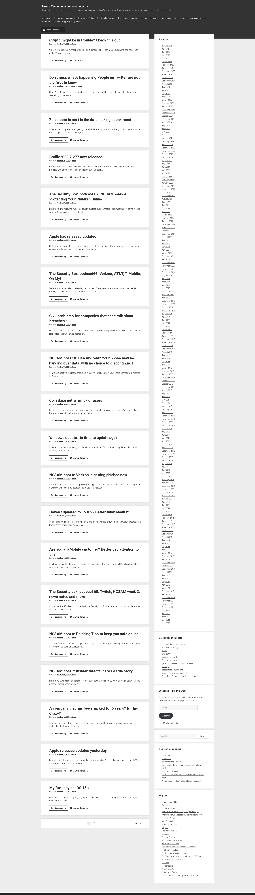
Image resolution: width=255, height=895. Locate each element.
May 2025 (166, 94)
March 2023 (167, 176)
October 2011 (167, 604)
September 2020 (168, 272)
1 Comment (78, 60)
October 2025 (167, 78)
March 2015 (167, 476)
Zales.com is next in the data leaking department (90, 120)
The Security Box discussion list (175, 853)
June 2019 (166, 320)
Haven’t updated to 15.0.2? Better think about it (89, 512)
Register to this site (169, 831)
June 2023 (166, 167)
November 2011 (168, 601)
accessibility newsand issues (174, 644)
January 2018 (167, 374)
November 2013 (168, 527)
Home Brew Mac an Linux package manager (180, 812)
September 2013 (168, 534)
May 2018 (166, 361)
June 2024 (166, 129)
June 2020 (166, 282)
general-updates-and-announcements (177, 663)
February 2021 (168, 256)
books (164, 651)
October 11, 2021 (63, 792)
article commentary (170, 647)
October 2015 (167, 457)
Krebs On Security (169, 824)
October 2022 (167, 192)
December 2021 (168, 224)
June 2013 (166, 543)
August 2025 (167, 84)
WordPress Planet (169, 872)
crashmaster (77, 86)
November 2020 (168, 266)
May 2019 (166, 323)
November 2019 (168, 304)
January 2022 (167, 221)
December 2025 (168, 71)
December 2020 (168, 263)
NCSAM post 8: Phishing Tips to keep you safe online (93, 634)
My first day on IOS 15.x (69, 788)
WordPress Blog (169, 869)
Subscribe (166, 716)
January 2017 (167, 413)
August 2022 (167, 199)
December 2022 (168, 186)
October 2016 (167, 422)
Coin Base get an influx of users (75, 400)
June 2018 (166, 358)
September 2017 (168, 387)
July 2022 (166, 202)
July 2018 (166, 355)
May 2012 (166, 582)
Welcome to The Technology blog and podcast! (62, 21)
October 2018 (167, 346)
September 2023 (168, 157)
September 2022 (168, 196)
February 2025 (168, 103)
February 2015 (168, 480)
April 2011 (166, 623)
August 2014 (167, 499)
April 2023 (166, 173)
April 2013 (166, 550)
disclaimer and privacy (75, 18)
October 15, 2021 (63, 441)
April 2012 (166, 585)
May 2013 (166, 547)
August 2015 (167, 464)
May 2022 (166, 208)
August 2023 (167, 161)
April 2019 (166, 326)
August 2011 (167, 610)
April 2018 (166, 365)
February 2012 (168, 591)
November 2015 (168, 454)
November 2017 (168, 381)
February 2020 (168, 295)
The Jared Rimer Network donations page (179, 847)
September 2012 (168, 569)
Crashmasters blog (170, 802)
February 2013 (168, 556)
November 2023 (168, 151)
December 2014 (168, 486)
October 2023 (167, 154)
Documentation (168, 808)
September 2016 (168, 425)
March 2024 (167, 138)
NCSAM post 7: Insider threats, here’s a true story (91, 671)
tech (74, 44)
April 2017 (166, 403)
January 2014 (167, 521)
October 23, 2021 (63, 282)
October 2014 (167, 492)
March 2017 (167, 406)
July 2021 (166, 240)
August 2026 (167, 46)
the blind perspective (170, 843)
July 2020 (166, 279)
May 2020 (166, 285)
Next (137, 823)
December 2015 (168, 451)
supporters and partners (172, 840)
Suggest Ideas (168, 834)
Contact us (58, 18)
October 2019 (167, 307)
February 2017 (168, 409)
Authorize (46, 18)
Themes (165, 863)
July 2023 (166, 164)
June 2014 (166, 505)
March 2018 (167, 368)
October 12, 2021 (63, 675)
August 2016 (167, 428)
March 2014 (167, 515)
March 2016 (167, 444)
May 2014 (166, 508)
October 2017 (167, 384)
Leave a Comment (80, 103)
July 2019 (166, 317)
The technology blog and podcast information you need (183, 18)
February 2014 (168, 518)
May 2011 (166, 620)
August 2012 (167, 572)
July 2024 (166, 125)
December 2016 (168, 416)
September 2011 (168, 607)
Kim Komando (168, 821)
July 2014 (166, 502)
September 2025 (168, 81)
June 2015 (166, 470)
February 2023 (168, 180)
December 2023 (168, 148)
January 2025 (167, 106)
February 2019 (168, 333)
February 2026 (168, 65)
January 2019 (167, 336)
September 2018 (168, 349)
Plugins (165, 828)
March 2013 (167, 553)
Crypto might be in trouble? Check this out (84, 40)
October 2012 (167, 566)
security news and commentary (175, 673)
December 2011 (168, 598)
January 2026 (167, 68)
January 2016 (167, 448)
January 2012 (167, 594)
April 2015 (166, 473)
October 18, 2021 (63, 404)
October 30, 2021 (63, 44)
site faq (134, 18)
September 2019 (168, 310)
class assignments (170, 657)
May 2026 (166, 55)
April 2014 (166, 511)
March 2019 (167, 330)
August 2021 (167, 237)
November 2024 (168, 113)
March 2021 (167, 253)
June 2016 (166, 435)
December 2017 (168, 377)
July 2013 (166, 540)
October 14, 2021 (63, 479)
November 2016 (168, 419)
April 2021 (166, 250)
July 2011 (166, 614)
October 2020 (167, 269)
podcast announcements (172, 670)
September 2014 (168, 495)
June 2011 (166, 617)
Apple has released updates (72, 236)
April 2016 (166, 441)
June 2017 (166, 397)
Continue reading (59, 61)
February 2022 (168, 218)
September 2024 (168, 119)
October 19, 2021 (63, 325)
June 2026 (166, 52)
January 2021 (167, 259)
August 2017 (167, 390)
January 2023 (167, 183)
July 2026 (166, 49)
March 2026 (167, 62)
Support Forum (168, 837)
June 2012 (166, 578)
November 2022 (168, 189)
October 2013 (167, 531)
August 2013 (167, 537)
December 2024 (168, 109)
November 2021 (168, 228)
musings (165, 667)
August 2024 (167, 122)
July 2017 (166, 393)
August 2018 (167, 352)
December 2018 (168, 339)
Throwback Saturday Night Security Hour (179, 676)
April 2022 (166, 212)
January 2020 (167, 298)
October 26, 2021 (63, 240)
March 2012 (167, 588)
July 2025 (166, 87)
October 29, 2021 (63, 86)
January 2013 (167, 559)
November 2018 (168, 342)
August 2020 (167, 275)
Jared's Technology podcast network (64, 6)
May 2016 (166, 438)
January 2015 (167, 483)
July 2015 (166, 467)
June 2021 (166, 243)
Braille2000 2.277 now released (75, 157)
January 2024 (167, 145)
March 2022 (167, 215)
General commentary (170, 660)
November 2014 (168, 489)
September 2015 (168, 460)
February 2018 (168, 371)
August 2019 (167, 314)
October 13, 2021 (63, 638)
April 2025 (166, 97)
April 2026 (166, 58)
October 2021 (167, 231)
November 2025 (168, 74)
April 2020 (166, 288)
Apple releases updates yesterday (78, 750)
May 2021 (166, 247)
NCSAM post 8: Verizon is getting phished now (88, 475)
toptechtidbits (167, 866)
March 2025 (167, 100)
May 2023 (166, 170)
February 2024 (168, 141)
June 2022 (166, 205)
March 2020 (167, 291)
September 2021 (168, 234)
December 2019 (168, 301)
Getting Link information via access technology (108, 18)
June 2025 (166, 90)
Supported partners (149, 18)
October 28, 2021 (63, 203)
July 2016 (166, 432)
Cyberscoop (167, 805)
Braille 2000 (166, 654)
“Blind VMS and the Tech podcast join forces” (180, 875)
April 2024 (166, 135)
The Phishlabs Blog (170, 850)
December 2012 (168, 562)
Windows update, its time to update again (83, 437)
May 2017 (166, 400)
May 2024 (166, 132)
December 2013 (168, 524)
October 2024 (167, 116)
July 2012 (166, 575)
